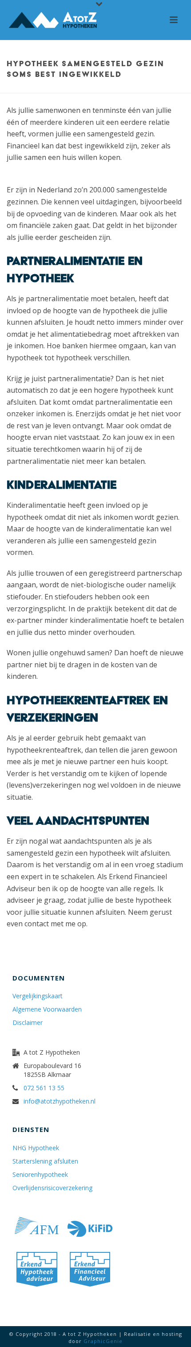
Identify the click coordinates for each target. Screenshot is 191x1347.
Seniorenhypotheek (40, 1175)
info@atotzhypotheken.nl (60, 1101)
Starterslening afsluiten (45, 1161)
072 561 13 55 (44, 1088)
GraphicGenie (103, 1341)
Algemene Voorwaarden (47, 1009)
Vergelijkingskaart (37, 996)
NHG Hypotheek (35, 1148)
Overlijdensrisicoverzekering (52, 1188)
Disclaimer (27, 1023)
